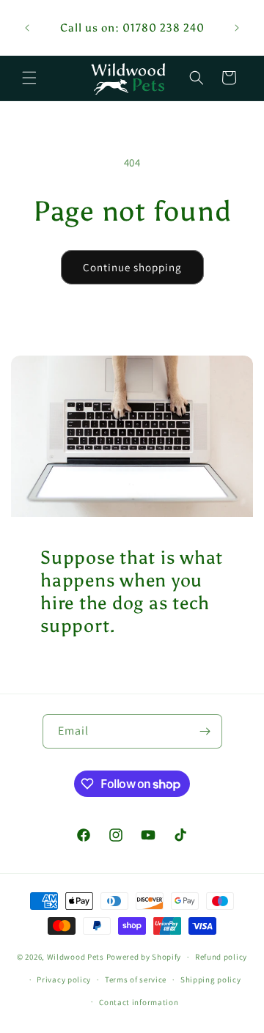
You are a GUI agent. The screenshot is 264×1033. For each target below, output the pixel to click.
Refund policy (221, 957)
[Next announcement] (237, 28)
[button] (29, 78)
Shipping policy (210, 979)
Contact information (138, 1002)
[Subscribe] (205, 731)
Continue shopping (132, 267)
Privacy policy (64, 979)
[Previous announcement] (27, 28)
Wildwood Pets (75, 957)
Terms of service (135, 979)
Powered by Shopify (144, 957)
